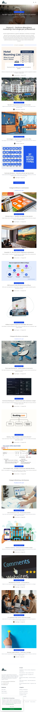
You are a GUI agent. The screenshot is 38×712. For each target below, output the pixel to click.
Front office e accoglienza (19, 136)
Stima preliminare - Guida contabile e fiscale (26, 672)
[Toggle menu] (35, 2)
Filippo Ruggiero (4, 691)
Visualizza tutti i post (19, 190)
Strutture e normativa (19, 366)
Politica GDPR (27, 701)
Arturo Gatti (3, 689)
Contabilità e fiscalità (22, 694)
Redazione (4, 687)
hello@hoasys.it (5, 684)
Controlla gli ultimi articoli (19, 182)
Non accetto (12, 706)
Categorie (21, 687)
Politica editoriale (32, 701)
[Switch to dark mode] (34, 2)
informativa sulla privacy (10, 704)
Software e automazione (19, 170)
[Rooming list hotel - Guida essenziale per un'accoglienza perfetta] (19, 58)
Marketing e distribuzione (19, 102)
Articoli (21, 667)
